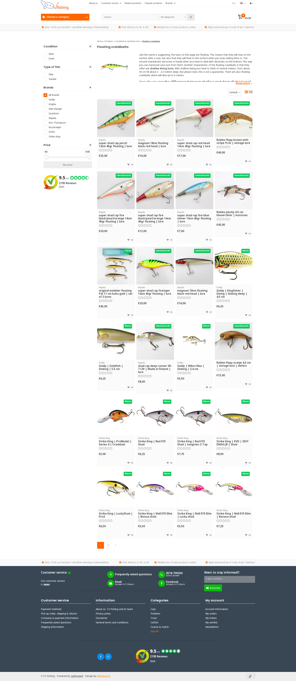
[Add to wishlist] (128, 164)
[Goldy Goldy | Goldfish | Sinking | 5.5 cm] (116, 341)
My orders (211, 613)
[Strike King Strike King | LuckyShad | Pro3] (116, 488)
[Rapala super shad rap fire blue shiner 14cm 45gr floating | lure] (194, 190)
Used (51, 58)
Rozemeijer (55, 127)
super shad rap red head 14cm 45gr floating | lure (193, 143)
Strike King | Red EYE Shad (152, 441)
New (51, 54)
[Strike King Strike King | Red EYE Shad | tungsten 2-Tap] (194, 416)
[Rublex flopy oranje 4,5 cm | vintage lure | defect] (233, 341)
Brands (169, 3)
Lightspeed (77, 676)
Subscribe (214, 588)
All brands (54, 95)
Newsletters (212, 627)
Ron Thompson (57, 122)
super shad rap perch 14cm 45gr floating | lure (115, 143)
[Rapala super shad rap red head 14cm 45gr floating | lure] (194, 118)
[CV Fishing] (62, 5)
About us (93, 3)
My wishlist (211, 622)
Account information (216, 609)
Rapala (52, 118)
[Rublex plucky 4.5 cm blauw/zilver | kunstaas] (233, 190)
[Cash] (250, 676)
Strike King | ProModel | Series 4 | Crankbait (115, 441)
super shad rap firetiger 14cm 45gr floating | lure (154, 291)
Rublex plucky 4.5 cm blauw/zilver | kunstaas (232, 213)
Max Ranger (55, 109)
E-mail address (214, 579)
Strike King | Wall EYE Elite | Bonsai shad (155, 514)
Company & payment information (59, 618)
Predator (155, 613)
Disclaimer (101, 618)
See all (154, 631)
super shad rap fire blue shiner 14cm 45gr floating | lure (194, 217)
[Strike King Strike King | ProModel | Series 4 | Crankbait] (116, 416)
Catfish (154, 622)
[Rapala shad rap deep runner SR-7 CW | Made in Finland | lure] (155, 341)
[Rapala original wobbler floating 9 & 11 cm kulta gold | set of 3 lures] (116, 265)
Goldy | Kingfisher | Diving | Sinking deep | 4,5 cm (232, 292)
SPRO (52, 132)
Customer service (110, 3)
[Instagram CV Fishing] (108, 656)
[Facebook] (100, 656)
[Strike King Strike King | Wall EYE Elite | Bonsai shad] (155, 488)
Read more (243, 83)
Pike (51, 74)
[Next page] (115, 545)
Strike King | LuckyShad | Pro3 (116, 514)
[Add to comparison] (132, 164)
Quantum (54, 113)
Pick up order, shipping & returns (59, 613)
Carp (153, 609)
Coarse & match (160, 627)
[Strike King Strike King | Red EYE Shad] (155, 416)
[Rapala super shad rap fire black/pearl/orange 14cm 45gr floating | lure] (116, 190)
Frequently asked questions (56, 622)
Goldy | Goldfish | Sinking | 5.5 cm (111, 366)
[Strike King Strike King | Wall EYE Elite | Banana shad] (233, 488)
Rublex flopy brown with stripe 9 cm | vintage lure (233, 141)
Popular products (153, 3)
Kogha (52, 104)
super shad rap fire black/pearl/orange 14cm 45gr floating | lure (115, 217)
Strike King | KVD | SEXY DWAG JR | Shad (233, 441)
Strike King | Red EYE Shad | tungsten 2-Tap (192, 441)
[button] (244, 17)
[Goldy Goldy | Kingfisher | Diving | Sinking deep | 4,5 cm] (233, 265)
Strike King (54, 136)
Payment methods (51, 609)
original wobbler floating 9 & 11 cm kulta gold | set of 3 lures (116, 292)
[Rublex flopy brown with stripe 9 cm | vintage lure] (233, 118)
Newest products (133, 3)
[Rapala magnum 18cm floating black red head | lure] (155, 118)
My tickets (211, 618)
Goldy (52, 99)
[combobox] (173, 17)
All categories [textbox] (168, 17)
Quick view (116, 132)
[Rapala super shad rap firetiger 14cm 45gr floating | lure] (155, 265)
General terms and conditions (112, 622)
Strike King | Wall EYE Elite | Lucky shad (194, 514)
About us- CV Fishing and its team (114, 609)
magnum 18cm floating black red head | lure (153, 143)
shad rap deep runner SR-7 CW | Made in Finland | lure (155, 368)
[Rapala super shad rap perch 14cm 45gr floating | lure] (116, 118)
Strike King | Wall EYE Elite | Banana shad (234, 514)
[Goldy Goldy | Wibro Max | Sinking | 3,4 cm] (194, 341)
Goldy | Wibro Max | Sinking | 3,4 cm (190, 366)
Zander (53, 79)
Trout (154, 618)
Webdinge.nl (103, 676)
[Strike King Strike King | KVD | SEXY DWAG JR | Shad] (233, 416)
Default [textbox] (233, 92)
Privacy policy (103, 613)
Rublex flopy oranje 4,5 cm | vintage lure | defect (234, 364)
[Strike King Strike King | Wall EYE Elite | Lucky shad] (194, 488)
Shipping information (52, 627)
